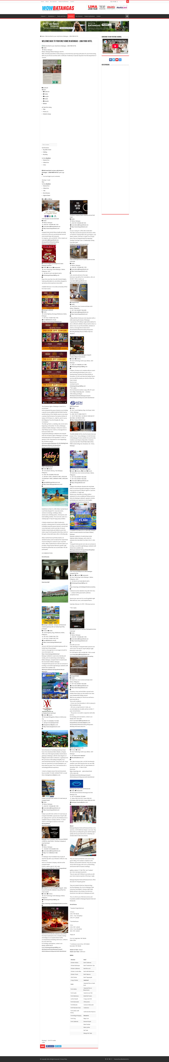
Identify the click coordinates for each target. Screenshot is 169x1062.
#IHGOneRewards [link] (46, 951)
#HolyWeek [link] (92, 550)
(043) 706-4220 (55, 474)
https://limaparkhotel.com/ (78, 482)
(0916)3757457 (55, 722)
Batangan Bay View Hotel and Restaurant (80, 788)
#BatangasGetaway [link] (75, 551)
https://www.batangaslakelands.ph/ (53, 321)
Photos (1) (45, 111)
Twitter (46, 94)
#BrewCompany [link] (46, 868)
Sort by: (46, 158)
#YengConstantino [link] (46, 447)
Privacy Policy (63, 1059)
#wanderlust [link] (83, 551)
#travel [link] (62, 669)
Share (44, 89)
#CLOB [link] (58, 443)
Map (44, 109)
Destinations (51, 16)
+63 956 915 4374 (84, 581)
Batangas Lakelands (48, 310)
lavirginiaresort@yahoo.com (51, 724)
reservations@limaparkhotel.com (52, 226)
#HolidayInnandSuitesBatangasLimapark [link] (52, 949)
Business (78, 471)
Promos (78, 358)
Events (73, 471)
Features (43, 16)
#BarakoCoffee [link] (54, 868)
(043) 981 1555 (54, 224)
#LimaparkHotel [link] (46, 242)
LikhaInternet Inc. (124, 1059)
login (49, 176)
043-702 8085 (82, 796)
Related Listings (47, 114)
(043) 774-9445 (55, 721)
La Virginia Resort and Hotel (49, 713)
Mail (45, 103)
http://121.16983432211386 (50, 852)
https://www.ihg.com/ (78, 392)
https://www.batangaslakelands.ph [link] (51, 654)
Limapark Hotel (75, 302)
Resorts (50, 267)
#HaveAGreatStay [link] (54, 242)
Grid (47, 199)
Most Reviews (46, 193)
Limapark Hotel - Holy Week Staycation (80, 469)
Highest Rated (46, 195)
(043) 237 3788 (82, 364)
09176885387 (81, 755)
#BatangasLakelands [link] (47, 445)
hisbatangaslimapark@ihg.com (51, 275)
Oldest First (46, 162)
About (47, 1)
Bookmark (45, 87)
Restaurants (57, 267)
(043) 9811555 (82, 223)
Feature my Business (63, 1)
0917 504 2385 (82, 310)
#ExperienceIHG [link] (55, 951)
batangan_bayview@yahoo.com (80, 802)
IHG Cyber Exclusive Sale (77, 748)
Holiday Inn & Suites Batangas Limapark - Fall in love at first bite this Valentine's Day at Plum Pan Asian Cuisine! (54, 890)
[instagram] (117, 2)
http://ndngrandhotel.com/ (78, 420)
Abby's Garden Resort (47, 466)
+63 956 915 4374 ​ (57, 273)
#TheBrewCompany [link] (75, 244)
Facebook (46, 91)
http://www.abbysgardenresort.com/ (53, 484)
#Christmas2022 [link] (55, 447)
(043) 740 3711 (82, 414)
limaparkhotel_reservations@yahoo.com (80, 722)
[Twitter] (113, 2)
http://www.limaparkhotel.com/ (52, 228)
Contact (72, 1)
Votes (44, 165)
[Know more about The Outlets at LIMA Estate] (107, 7)
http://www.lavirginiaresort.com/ (52, 726)
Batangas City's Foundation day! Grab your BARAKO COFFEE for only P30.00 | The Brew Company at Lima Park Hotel (55, 841)
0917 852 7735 (54, 317)
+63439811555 (54, 849)
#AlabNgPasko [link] (64, 443)
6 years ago (61, 172)
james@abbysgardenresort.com (52, 482)
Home (42, 1)
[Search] (127, 1)
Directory (70, 16)
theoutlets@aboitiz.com (78, 757)
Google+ (46, 96)
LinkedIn (46, 101)
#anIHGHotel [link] (63, 951)
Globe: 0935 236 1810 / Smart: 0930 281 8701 (83, 800)
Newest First (46, 160)
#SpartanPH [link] (81, 656)
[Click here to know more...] (84, 26)
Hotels (44, 47)
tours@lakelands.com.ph (50, 319)
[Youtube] (115, 2)
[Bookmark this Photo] (42, 174)
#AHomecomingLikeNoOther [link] (49, 244)
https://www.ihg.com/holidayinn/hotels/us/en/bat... (83, 587)
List (44, 199)
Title (44, 190)
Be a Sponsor (53, 1)
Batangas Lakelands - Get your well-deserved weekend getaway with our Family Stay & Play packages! (54, 626)
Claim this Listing (47, 107)
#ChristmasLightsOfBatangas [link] (49, 443)
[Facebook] (111, 2)
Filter (43, 182)
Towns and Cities (61, 16)
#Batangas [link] (44, 671)
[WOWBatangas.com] (58, 8)
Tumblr (46, 98)
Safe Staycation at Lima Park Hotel (50, 218)
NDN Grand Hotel (74, 406)
